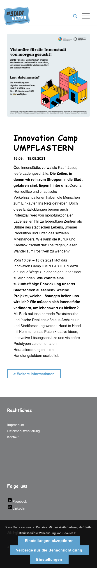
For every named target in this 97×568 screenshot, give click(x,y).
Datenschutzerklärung (23, 430)
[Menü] (83, 16)
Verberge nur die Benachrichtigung (49, 550)
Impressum (15, 424)
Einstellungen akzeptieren (49, 540)
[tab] (48, 245)
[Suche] (73, 16)
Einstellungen (49, 559)
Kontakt (12, 436)
